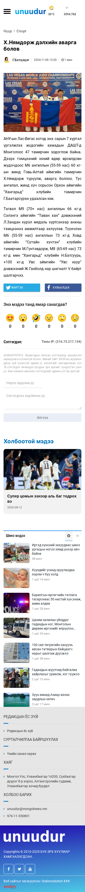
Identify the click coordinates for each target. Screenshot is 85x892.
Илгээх (42, 417)
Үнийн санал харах (21, 754)
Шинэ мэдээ (15, 535)
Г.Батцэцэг (21, 60)
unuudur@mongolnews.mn (27, 809)
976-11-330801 (18, 816)
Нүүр (8, 31)
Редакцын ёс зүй (20, 731)
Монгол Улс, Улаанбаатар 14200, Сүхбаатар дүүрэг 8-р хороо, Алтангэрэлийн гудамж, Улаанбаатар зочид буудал (41, 781)
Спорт (21, 31)
